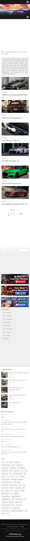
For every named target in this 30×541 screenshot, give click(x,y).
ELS (22, 471)
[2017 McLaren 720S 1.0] (15, 129)
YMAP (3, 513)
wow (2, 417)
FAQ (26, 471)
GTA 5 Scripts (7, 326)
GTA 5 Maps (6, 322)
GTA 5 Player (6, 332)
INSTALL (22, 476)
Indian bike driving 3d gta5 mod (10, 447)
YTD (8, 513)
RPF (13, 499)
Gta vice (3, 441)
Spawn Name (18, 502)
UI (10, 508)
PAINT (22, 491)
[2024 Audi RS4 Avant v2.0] (15, 172)
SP (25, 499)
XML (26, 511)
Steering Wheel (6, 505)
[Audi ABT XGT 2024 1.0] (15, 149)
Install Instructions (6, 482)
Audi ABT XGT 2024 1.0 (10, 161)
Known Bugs (5, 485)
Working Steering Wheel (17, 511)
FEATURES (4, 473)
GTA (25, 473)
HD (7, 476)
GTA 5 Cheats (7, 313)
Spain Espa (4, 502)
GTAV (3, 476)
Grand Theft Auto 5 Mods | (8, 524)
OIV (12, 491)
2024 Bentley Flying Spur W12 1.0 (14, 204)
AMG (3, 462)
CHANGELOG (13, 468)
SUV (13, 505)
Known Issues (13, 485)
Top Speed (18, 505)
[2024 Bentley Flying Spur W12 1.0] (15, 192)
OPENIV (17, 491)
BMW (11, 462)
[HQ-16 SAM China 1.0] (4, 405)
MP (23, 488)
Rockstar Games (6, 499)
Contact (15, 526)
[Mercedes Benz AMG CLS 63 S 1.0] (4, 382)
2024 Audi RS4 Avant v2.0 (11, 183)
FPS (10, 473)
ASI (7, 462)
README (16, 493)
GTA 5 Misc (6, 339)
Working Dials (5, 511)
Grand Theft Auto (17, 473)
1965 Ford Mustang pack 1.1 (12, 118)
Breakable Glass (6, 465)
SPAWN (11, 502)
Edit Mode (16, 471)
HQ (11, 476)
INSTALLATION (6, 479)
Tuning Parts (5, 508)
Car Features (20, 465)
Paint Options (5, 493)
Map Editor (18, 488)
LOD (24, 485)
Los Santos (4, 488)
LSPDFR (11, 488)
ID (14, 476)
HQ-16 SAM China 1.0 (15, 403)
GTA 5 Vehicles (7, 316)
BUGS (13, 465)
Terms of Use (18, 524)
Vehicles (4, 92)
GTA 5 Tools (6, 335)
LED (20, 485)
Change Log (5, 468)
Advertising (10, 526)
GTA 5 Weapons (7, 319)
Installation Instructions (17, 479)
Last (21, 213)
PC (11, 493)
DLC (11, 471)
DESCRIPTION (21, 468)
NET (3, 491)
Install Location (16, 482)
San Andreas (19, 499)
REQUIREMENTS (16, 496)
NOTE (7, 491)
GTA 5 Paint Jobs (8, 329)
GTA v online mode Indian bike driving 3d (13, 436)
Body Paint (17, 462)
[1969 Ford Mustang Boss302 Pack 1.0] (15, 83)
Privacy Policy (25, 524)
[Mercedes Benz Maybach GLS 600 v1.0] (4, 375)
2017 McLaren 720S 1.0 (10, 140)
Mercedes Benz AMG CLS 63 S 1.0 (18, 380)
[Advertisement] (15, 35)
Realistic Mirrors (6, 496)
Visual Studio (16, 508)
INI (17, 476)
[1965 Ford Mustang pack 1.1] (15, 106)
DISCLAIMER (5, 471)
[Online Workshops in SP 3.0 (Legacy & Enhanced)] (4, 390)
